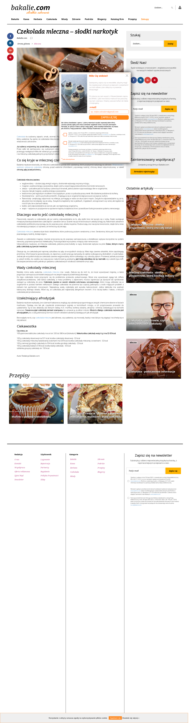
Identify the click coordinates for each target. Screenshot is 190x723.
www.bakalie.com (106, 134)
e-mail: (93, 107)
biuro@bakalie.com (90, 154)
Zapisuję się (109, 117)
